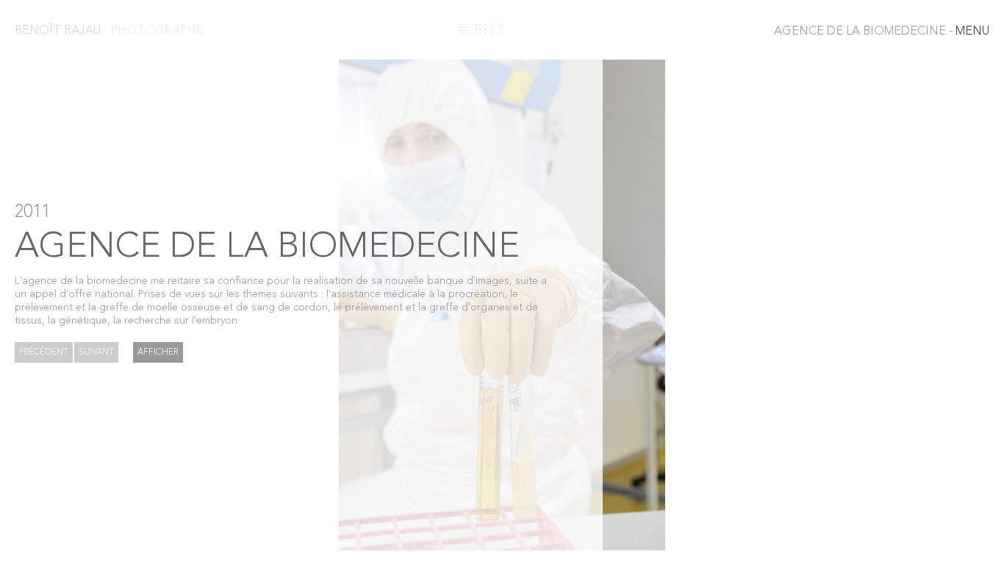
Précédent (43, 352)
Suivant (96, 352)
